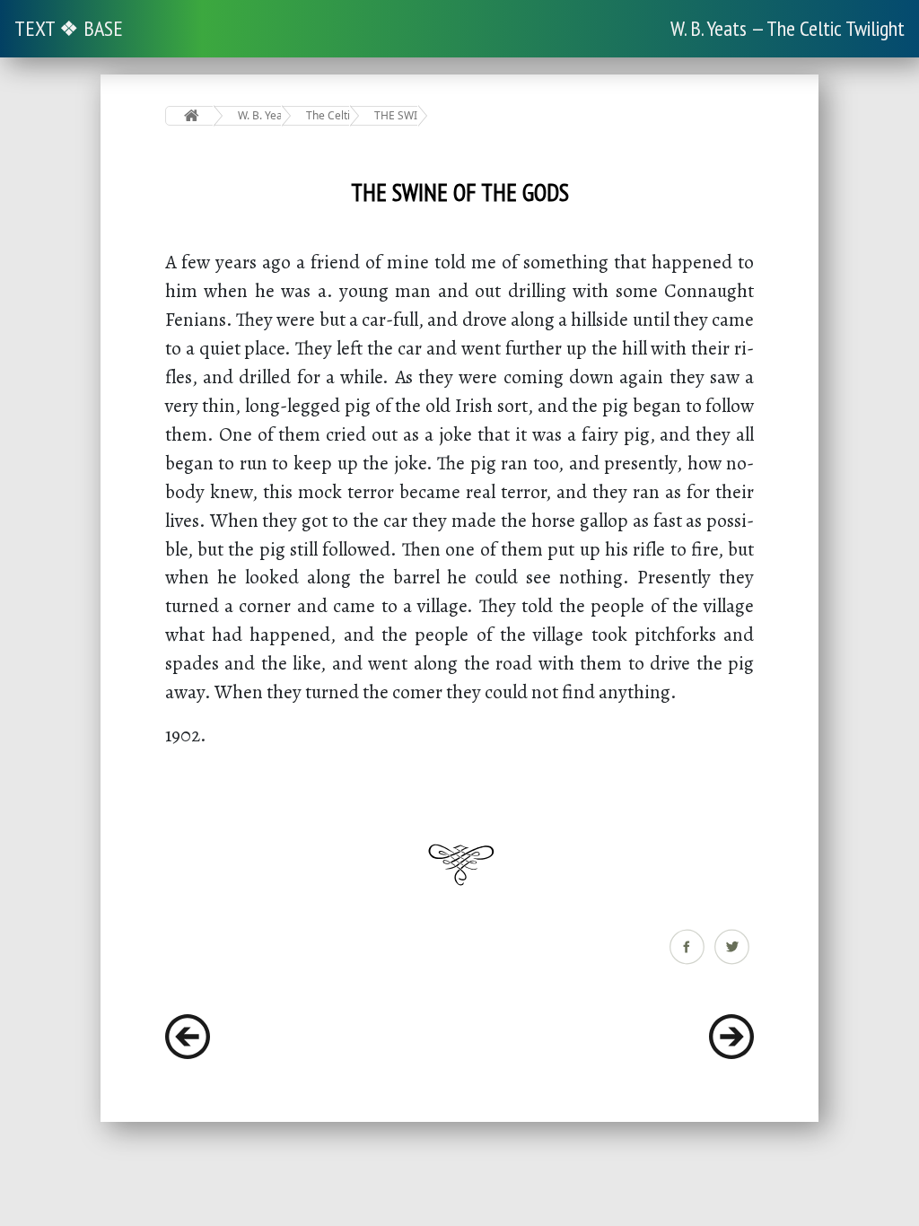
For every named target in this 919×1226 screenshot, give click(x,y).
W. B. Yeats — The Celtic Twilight (787, 28)
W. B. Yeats (260, 115)
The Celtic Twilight (328, 115)
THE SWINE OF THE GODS (396, 115)
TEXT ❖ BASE (68, 28)
